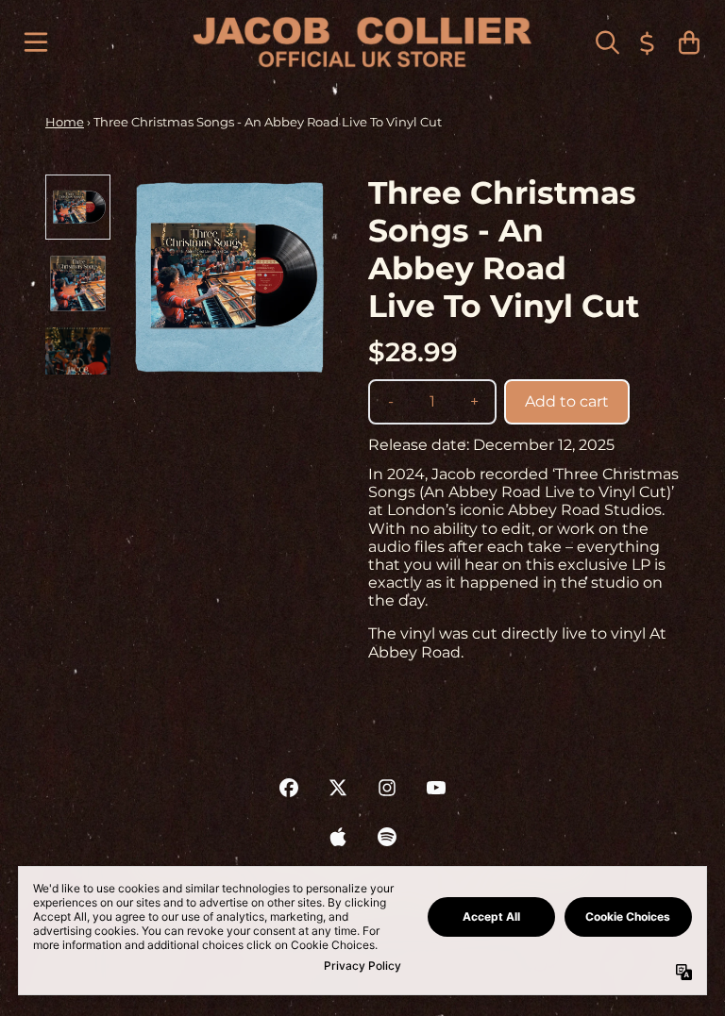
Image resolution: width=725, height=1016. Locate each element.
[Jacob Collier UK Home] (362, 42)
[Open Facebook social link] (289, 787)
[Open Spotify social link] (387, 837)
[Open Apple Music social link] (338, 837)
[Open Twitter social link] (338, 787)
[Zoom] (228, 276)
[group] (77, 207)
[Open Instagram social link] (387, 787)
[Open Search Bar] (606, 42)
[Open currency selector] (647, 42)
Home (64, 121)
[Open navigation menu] (36, 42)
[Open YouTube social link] (436, 787)
